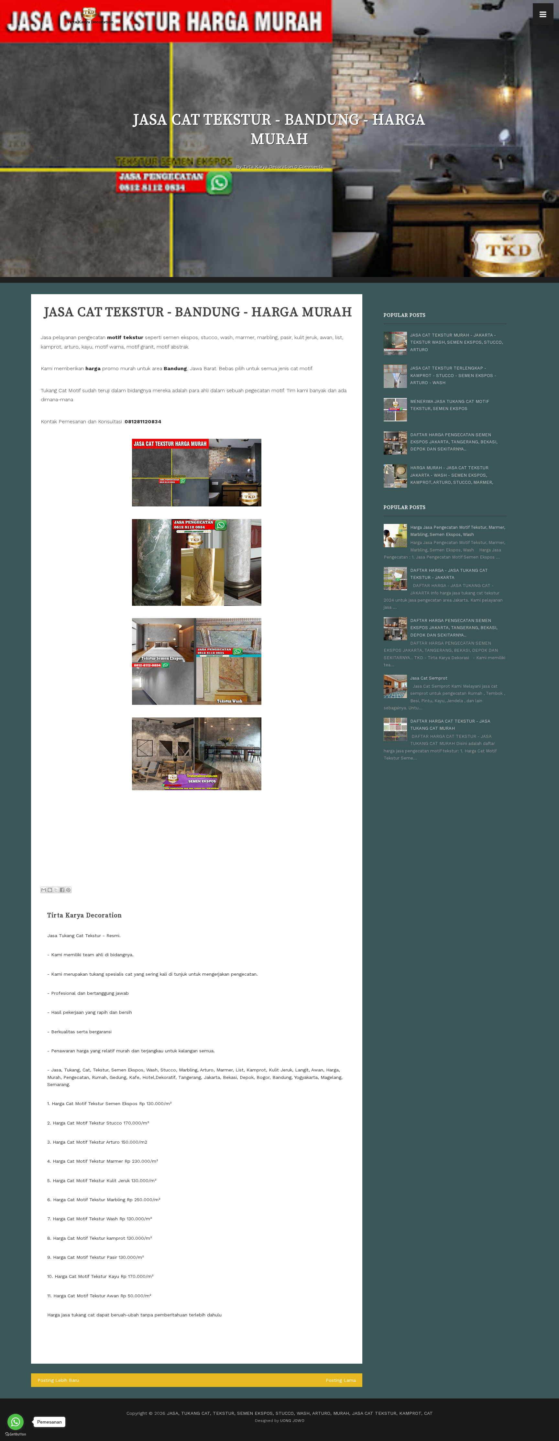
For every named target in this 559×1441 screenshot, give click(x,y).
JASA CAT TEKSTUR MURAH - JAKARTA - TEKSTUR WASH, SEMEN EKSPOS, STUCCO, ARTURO (456, 342)
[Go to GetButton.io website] (15, 1434)
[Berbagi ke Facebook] (62, 890)
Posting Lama (341, 1380)
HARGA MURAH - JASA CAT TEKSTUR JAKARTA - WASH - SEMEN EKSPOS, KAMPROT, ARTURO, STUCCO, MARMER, (451, 475)
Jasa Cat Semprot (428, 678)
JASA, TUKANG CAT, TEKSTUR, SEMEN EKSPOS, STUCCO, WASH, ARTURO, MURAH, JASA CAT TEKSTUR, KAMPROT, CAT (300, 1413)
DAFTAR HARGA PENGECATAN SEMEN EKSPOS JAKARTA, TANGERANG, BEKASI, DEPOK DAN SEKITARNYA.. (453, 442)
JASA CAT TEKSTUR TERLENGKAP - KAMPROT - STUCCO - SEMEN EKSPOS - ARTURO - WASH (453, 375)
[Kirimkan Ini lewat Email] (43, 890)
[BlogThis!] (50, 890)
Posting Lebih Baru (58, 1380)
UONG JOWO (292, 1420)
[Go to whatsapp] (15, 1422)
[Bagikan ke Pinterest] (68, 890)
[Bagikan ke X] (56, 890)
